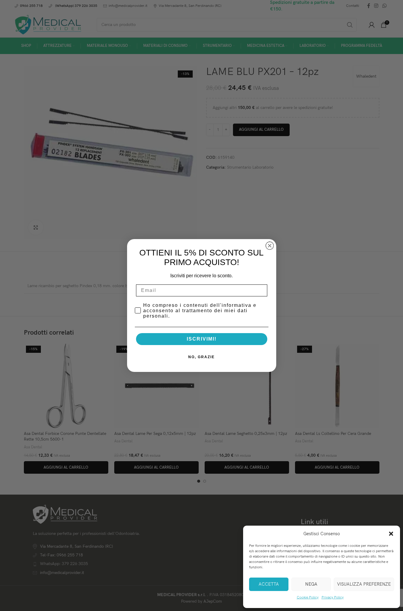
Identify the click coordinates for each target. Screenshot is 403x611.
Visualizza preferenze (364, 584)
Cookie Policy (308, 597)
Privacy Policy (333, 597)
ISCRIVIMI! (202, 338)
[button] (391, 534)
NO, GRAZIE (201, 357)
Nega (311, 584)
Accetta (269, 584)
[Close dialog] (269, 245)
